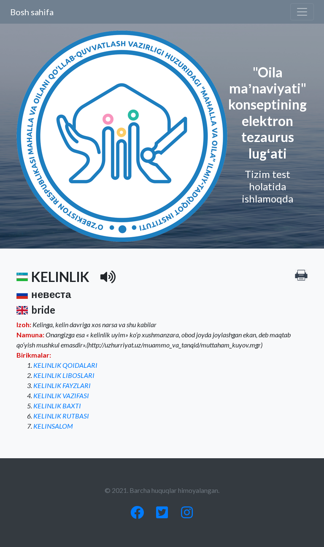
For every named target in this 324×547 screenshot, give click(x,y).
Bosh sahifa (32, 12)
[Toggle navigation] (302, 11)
